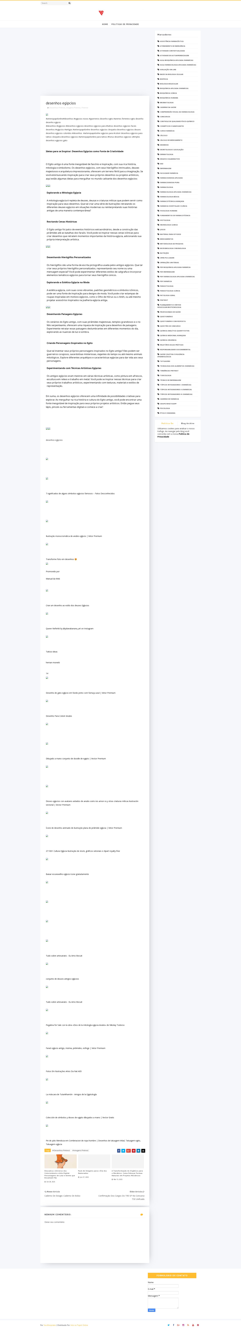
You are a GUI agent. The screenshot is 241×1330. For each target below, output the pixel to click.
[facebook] (173, 1325)
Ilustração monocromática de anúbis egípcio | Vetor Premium (74, 536)
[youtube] (193, 1325)
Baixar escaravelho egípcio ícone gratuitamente (67, 874)
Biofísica (164, 79)
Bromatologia (166, 102)
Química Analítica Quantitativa (174, 331)
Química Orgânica (168, 340)
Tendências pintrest (169, 371)
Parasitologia (166, 286)
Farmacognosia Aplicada (171, 178)
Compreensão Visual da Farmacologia (177, 112)
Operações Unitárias (169, 262)
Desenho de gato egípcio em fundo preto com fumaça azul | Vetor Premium (80, 693)
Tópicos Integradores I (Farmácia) (175, 385)
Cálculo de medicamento (171, 140)
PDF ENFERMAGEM (167, 272)
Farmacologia (166, 187)
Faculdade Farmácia (169, 173)
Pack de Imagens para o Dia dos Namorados (92, 1172)
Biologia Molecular (169, 84)
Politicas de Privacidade (125, 24)
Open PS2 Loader (167, 258)
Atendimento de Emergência (172, 46)
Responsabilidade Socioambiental (175, 349)
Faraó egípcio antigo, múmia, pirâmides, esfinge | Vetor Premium (75, 1048)
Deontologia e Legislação (171, 150)
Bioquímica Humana (169, 98)
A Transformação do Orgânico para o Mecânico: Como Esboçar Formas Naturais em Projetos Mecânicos (127, 1173)
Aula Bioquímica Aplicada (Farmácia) (176, 60)
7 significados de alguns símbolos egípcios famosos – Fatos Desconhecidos (80, 493)
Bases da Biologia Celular (171, 74)
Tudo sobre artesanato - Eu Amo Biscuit (64, 955)
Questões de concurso (170, 326)
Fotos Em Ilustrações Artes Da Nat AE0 (64, 1071)
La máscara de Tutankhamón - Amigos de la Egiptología (71, 1094)
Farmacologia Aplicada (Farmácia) (175, 192)
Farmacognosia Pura (169, 182)
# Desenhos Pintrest (61, 1150)
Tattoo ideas (51, 651)
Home (105, 24)
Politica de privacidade (167, 424)
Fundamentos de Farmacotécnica (175, 215)
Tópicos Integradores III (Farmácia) (176, 394)
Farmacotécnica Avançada (172, 201)
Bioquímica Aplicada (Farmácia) (174, 88)
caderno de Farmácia (169, 399)
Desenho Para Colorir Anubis (59, 716)
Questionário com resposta (173, 321)
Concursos (165, 117)
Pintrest (85, 107)
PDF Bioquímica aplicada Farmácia (175, 267)
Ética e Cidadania (167, 413)
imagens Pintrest (73, 107)
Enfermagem (165, 168)
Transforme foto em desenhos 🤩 (61, 559)
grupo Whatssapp (168, 404)
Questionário (166, 316)
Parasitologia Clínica (170, 291)
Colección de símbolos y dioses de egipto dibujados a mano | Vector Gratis (80, 1117)
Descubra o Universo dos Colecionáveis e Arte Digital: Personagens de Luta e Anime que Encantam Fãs (59, 1174)
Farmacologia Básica (169, 197)
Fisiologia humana (168, 211)
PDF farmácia (166, 281)
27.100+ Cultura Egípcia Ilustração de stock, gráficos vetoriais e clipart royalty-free (83, 851)
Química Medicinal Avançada (173, 335)
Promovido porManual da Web (53, 575)
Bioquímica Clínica (168, 93)
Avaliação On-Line (168, 69)
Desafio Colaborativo (170, 159)
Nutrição (164, 253)
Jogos (162, 229)
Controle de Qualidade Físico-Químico (177, 121)
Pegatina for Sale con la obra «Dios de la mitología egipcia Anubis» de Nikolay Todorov (85, 1025)
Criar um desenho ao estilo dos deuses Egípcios (67, 605)
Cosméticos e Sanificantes (172, 126)
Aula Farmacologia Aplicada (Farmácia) (178, 65)
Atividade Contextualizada (172, 51)
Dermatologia (166, 154)
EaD (161, 164)
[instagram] (183, 1325)
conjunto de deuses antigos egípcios (62, 978)
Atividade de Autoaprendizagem (174, 55)
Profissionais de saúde (170, 312)
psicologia (165, 408)
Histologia (165, 220)
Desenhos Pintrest (57, 107)
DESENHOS (164, 145)
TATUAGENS (165, 361)
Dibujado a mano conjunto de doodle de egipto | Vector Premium (76, 758)
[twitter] (169, 1325)
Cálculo (163, 135)
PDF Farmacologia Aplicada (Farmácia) (177, 277)
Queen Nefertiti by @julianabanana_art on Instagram (69, 628)
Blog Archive (188, 423)
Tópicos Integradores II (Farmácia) (176, 389)
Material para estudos (170, 234)
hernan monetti (53, 662)
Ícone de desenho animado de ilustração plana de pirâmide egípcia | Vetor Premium (84, 828)
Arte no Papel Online (79, 1325)
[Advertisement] (94, 63)
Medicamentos (166, 239)
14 (47, 673)
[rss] (188, 1325)
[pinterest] (198, 1325)
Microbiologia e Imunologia (173, 248)
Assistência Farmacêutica (172, 41)
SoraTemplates (50, 1325)
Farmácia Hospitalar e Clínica (173, 206)
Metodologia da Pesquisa (171, 244)
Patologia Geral (167, 295)
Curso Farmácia (167, 131)
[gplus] (178, 1325)
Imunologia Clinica (169, 225)
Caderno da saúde (168, 107)
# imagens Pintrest (80, 1150)
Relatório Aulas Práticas (171, 345)
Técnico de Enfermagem (170, 380)
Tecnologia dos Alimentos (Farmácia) (177, 366)
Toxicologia (165, 375)
